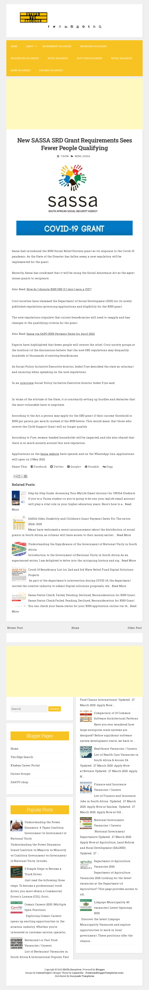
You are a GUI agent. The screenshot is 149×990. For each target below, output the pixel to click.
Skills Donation (72, 969)
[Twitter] (54, 26)
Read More (124, 535)
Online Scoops (20, 773)
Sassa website (49, 454)
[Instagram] (71, 26)
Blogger (100, 969)
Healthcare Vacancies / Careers (115, 748)
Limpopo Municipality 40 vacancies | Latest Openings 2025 (113, 907)
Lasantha (77, 972)
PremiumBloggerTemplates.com (104, 972)
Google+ (75, 466)
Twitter (58, 466)
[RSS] (94, 26)
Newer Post (15, 628)
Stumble (93, 466)
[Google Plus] (60, 26)
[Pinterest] (83, 26)
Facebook (40, 466)
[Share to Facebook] (25, 476)
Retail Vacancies (121, 58)
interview (26, 383)
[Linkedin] (66, 26)
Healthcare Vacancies (25, 58)
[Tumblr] (89, 26)
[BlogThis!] (19, 476)
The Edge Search (22, 757)
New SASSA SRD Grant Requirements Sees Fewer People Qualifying (74, 144)
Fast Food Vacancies (89, 58)
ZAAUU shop (19, 782)
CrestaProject (44, 972)
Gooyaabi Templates (82, 976)
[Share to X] (22, 476)
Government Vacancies (56, 46)
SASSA (86, 156)
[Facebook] (48, 26)
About (30, 46)
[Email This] (15, 476)
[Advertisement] (74, 103)
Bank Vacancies (20, 70)
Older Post (135, 628)
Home (14, 46)
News (78, 156)
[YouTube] (77, 26)
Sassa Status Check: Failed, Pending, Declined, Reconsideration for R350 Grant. (82, 595)
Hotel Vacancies (58, 58)
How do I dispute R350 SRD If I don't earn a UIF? (59, 289)
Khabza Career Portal (25, 765)
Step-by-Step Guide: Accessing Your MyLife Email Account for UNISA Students (81, 493)
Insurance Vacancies (93, 46)
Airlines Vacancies (51, 70)
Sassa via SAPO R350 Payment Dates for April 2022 (61, 334)
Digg (109, 466)
